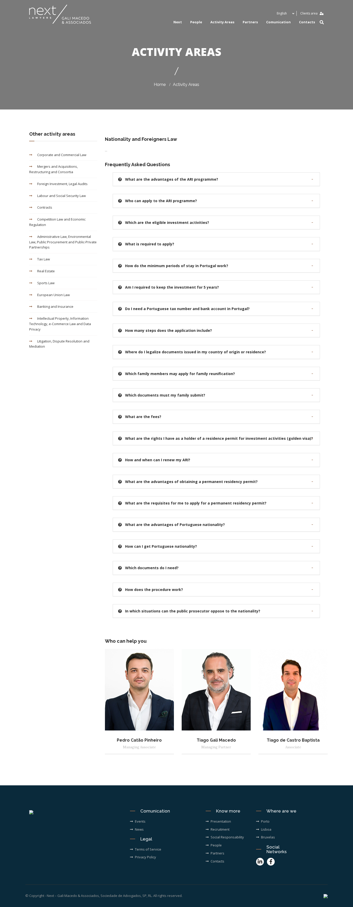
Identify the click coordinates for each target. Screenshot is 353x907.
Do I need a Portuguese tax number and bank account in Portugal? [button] (187, 308)
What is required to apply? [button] (149, 244)
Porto (265, 821)
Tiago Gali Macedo (216, 740)
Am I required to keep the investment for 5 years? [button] (172, 287)
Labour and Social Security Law (61, 195)
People (196, 22)
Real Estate (46, 271)
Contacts (307, 22)
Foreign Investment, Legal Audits (62, 183)
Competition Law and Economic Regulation (57, 222)
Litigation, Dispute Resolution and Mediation (59, 344)
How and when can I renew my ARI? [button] (157, 459)
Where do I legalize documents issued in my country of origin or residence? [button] (195, 351)
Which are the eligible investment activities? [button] (167, 222)
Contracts (44, 207)
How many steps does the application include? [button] (168, 330)
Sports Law (46, 283)
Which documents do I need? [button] (152, 567)
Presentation (221, 821)
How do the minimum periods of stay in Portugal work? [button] (176, 265)
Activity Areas (186, 84)
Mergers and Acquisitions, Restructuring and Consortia (53, 169)
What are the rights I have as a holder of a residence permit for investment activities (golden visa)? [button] (219, 438)
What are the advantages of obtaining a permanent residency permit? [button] (191, 481)
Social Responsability (227, 837)
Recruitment (220, 829)
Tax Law (43, 259)
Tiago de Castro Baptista (293, 740)
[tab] (216, 179)
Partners (250, 22)
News (139, 829)
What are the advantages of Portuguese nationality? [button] (175, 524)
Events (140, 821)
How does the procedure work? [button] (154, 589)
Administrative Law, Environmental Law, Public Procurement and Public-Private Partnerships (63, 242)
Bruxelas (268, 837)
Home (160, 84)
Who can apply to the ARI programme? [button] (161, 200)
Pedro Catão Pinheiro (139, 740)
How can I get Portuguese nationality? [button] (161, 546)
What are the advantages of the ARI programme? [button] (171, 179)
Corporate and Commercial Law (61, 154)
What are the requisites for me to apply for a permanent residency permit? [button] (195, 503)
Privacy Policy (145, 857)
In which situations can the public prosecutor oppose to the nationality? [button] (192, 611)
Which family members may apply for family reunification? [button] (180, 373)
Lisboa (266, 829)
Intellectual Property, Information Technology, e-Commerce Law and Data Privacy (60, 324)
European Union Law (53, 294)
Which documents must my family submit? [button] (165, 395)
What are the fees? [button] (143, 416)
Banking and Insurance (55, 306)
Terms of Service (148, 849)
